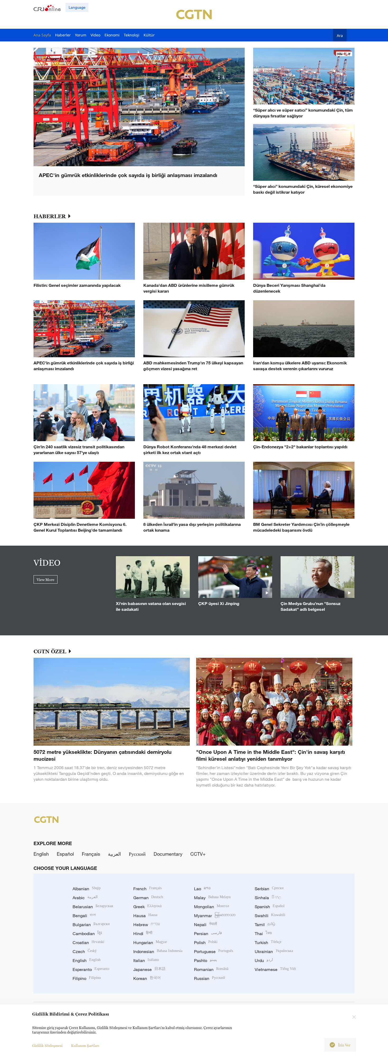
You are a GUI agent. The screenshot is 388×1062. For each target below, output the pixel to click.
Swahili (270, 915)
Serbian (269, 888)
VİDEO (47, 563)
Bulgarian (91, 924)
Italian (146, 960)
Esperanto (91, 969)
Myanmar (214, 915)
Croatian (88, 942)
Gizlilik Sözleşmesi (47, 1045)
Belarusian (93, 906)
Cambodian (87, 933)
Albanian (87, 888)
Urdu (264, 960)
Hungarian (150, 942)
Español (65, 854)
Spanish (270, 906)
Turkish (268, 942)
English (41, 854)
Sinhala (268, 897)
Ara (340, 35)
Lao (202, 888)
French (147, 888)
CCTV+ (198, 854)
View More (45, 579)
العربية (114, 854)
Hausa (145, 915)
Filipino (87, 978)
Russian (209, 978)
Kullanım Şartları (85, 1045)
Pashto (205, 960)
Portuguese (213, 951)
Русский (137, 854)
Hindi (142, 933)
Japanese (149, 969)
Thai (263, 933)
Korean (147, 978)
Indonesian (157, 951)
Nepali (205, 924)
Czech (85, 951)
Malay (212, 897)
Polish (205, 942)
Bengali (84, 915)
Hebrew (146, 924)
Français (91, 854)
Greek (147, 906)
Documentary (168, 854)
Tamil (265, 924)
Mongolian (211, 906)
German (148, 897)
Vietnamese (275, 969)
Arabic (85, 897)
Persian (208, 933)
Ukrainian (274, 951)
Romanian (211, 969)
